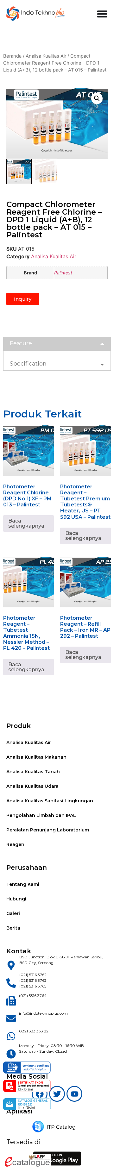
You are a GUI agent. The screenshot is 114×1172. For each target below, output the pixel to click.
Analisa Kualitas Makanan (36, 757)
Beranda (12, 56)
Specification (28, 363)
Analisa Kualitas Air (46, 56)
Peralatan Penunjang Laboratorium (47, 830)
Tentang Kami (22, 884)
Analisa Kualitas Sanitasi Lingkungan (49, 801)
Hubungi (16, 899)
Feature (21, 343)
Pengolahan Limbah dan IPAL (41, 815)
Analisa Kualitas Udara (32, 786)
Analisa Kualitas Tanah (33, 771)
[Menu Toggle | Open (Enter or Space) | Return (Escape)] (102, 13)
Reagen (15, 844)
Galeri (13, 913)
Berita (13, 928)
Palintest (63, 272)
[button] (97, 98)
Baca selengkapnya (26, 523)
